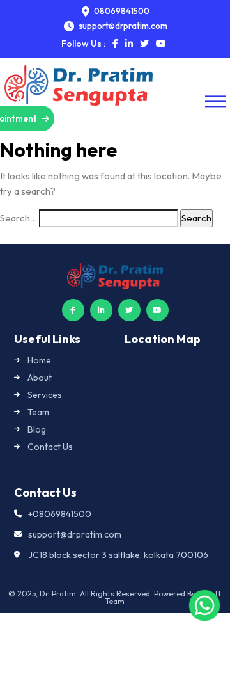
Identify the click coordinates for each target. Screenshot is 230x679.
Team (38, 412)
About (39, 377)
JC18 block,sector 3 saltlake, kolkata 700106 (118, 555)
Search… (18, 218)
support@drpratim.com (74, 534)
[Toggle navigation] (215, 101)
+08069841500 (59, 514)
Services (44, 395)
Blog (36, 429)
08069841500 (121, 11)
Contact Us (50, 446)
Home (39, 360)
